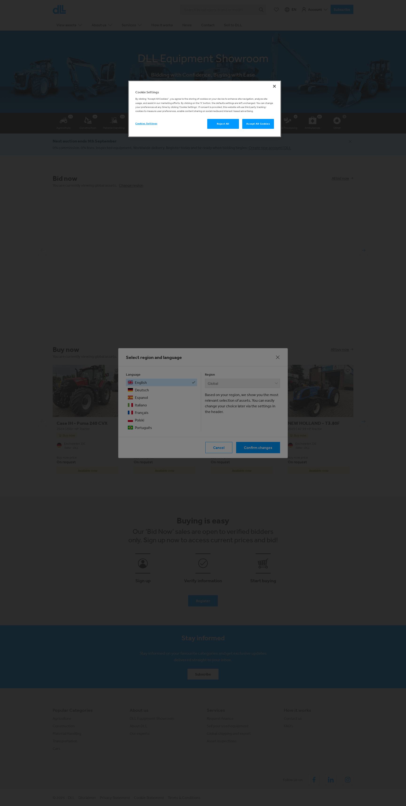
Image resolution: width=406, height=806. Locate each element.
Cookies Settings (146, 123)
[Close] (274, 86)
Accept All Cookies (258, 123)
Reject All (223, 123)
